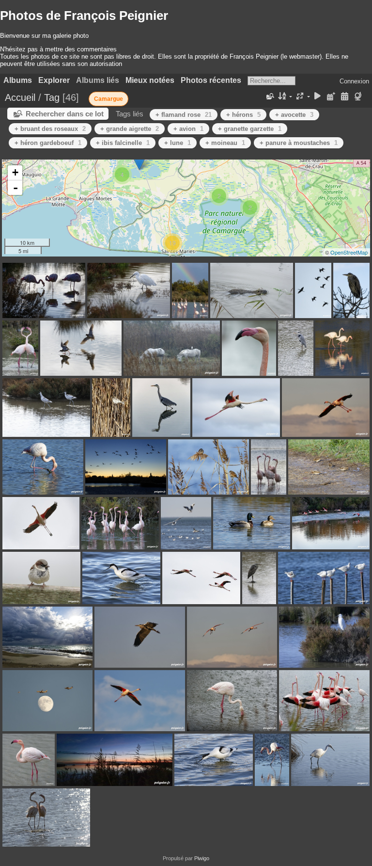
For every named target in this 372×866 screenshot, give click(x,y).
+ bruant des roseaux (50, 128)
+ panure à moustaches (299, 142)
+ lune (177, 142)
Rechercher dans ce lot (65, 114)
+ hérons (243, 114)
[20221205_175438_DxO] (139, 160)
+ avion (188, 128)
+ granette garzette (249, 128)
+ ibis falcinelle (123, 142)
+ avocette (294, 114)
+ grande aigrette (129, 128)
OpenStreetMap (349, 252)
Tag (52, 97)
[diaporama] (318, 97)
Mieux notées (149, 80)
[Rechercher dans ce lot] (269, 96)
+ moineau (225, 142)
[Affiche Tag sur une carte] (359, 97)
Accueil (20, 97)
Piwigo (201, 858)
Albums (17, 80)
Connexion (354, 81)
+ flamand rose (183, 114)
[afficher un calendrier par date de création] (344, 97)
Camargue (108, 99)
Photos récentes (211, 80)
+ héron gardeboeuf (48, 142)
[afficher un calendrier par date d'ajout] (331, 97)
